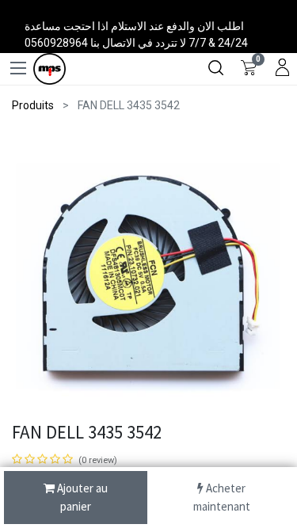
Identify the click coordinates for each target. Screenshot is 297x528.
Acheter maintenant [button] (221, 497)
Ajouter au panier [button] (81, 497)
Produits (33, 105)
